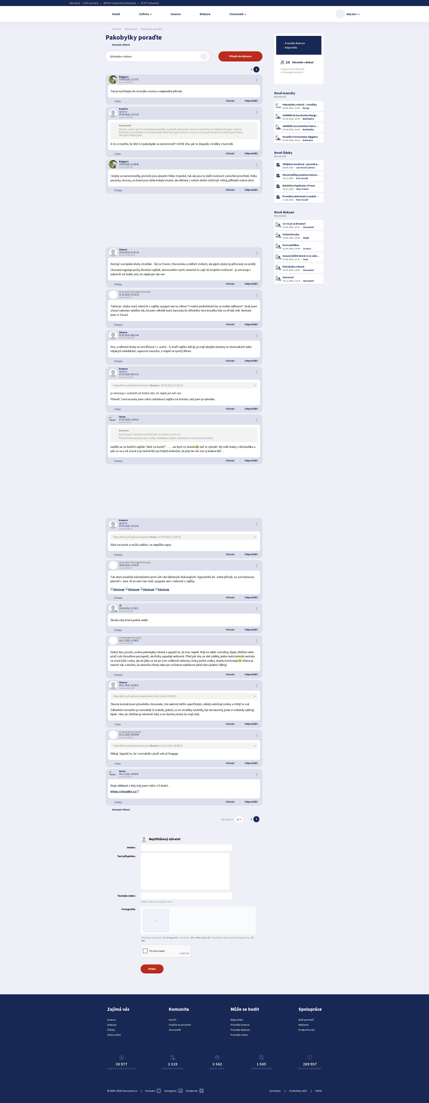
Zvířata (144, 14)
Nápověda (291, 47)
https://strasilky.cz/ (123, 791)
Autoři (172, 1019)
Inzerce (176, 14)
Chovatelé (236, 14)
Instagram (170, 1090)
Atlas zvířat (114, 1034)
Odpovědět (251, 100)
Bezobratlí (131, 29)
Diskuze (205, 14)
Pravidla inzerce (240, 1024)
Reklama (303, 1024)
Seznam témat (121, 44)
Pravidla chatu (239, 1034)
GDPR (318, 1090)
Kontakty (275, 1090)
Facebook (192, 1090)
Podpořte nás (306, 1029)
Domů (116, 14)
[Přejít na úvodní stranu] (107, 29)
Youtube (150, 1090)
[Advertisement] (184, 220)
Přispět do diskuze (240, 56)
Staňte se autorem (180, 1024)
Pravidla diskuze (295, 43)
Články (111, 1029)
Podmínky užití (298, 1090)
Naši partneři (306, 1019)
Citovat (229, 100)
